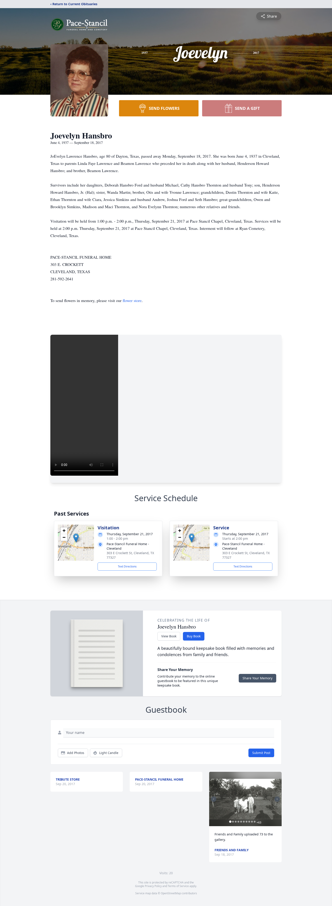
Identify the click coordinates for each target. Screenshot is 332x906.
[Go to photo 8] (249, 822)
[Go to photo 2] (233, 822)
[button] (76, 538)
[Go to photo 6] (244, 822)
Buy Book (194, 636)
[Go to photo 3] (236, 822)
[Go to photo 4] (238, 822)
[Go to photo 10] (255, 822)
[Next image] (277, 799)
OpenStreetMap (171, 893)
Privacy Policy (153, 886)
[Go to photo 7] (247, 822)
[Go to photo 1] (230, 822)
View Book (168, 636)
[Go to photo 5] (241, 822)
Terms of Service (178, 886)
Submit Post (261, 753)
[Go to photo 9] (252, 822)
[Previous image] (213, 799)
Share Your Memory (257, 678)
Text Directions (127, 566)
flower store (132, 300)
